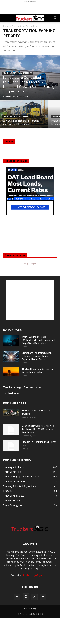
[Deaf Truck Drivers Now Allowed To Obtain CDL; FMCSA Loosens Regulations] (11, 429)
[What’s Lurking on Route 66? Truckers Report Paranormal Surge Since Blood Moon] (11, 340)
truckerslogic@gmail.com (36, 575)
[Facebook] (17, 597)
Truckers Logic (9, 96)
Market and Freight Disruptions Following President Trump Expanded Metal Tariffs (37, 356)
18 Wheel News (11, 393)
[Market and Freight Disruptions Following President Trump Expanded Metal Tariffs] (11, 356)
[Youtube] (43, 597)
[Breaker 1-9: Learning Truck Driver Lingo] (11, 445)
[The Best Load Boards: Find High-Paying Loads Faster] (11, 371)
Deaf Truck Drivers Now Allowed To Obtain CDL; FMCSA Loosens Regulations (38, 429)
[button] (5, 18)
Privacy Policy (30, 608)
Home (6, 26)
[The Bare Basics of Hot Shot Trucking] (11, 412)
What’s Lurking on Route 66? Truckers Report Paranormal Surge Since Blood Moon (38, 340)
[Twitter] (34, 597)
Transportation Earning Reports (18, 73)
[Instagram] (26, 596)
